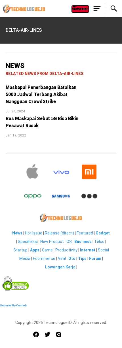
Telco (99, 241)
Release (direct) (59, 233)
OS (69, 241)
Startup (20, 250)
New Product (52, 241)
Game (47, 250)
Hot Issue (33, 233)
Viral (62, 258)
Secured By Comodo (14, 305)
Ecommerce (44, 258)
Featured (85, 233)
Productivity (66, 250)
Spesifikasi (28, 241)
